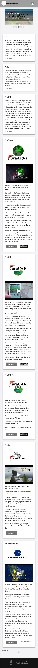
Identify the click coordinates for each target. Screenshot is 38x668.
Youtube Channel (25, 641)
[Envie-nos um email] (12, 661)
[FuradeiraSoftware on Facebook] (12, 663)
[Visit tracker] (19, 652)
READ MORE (8, 59)
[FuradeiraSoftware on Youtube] (12, 664)
